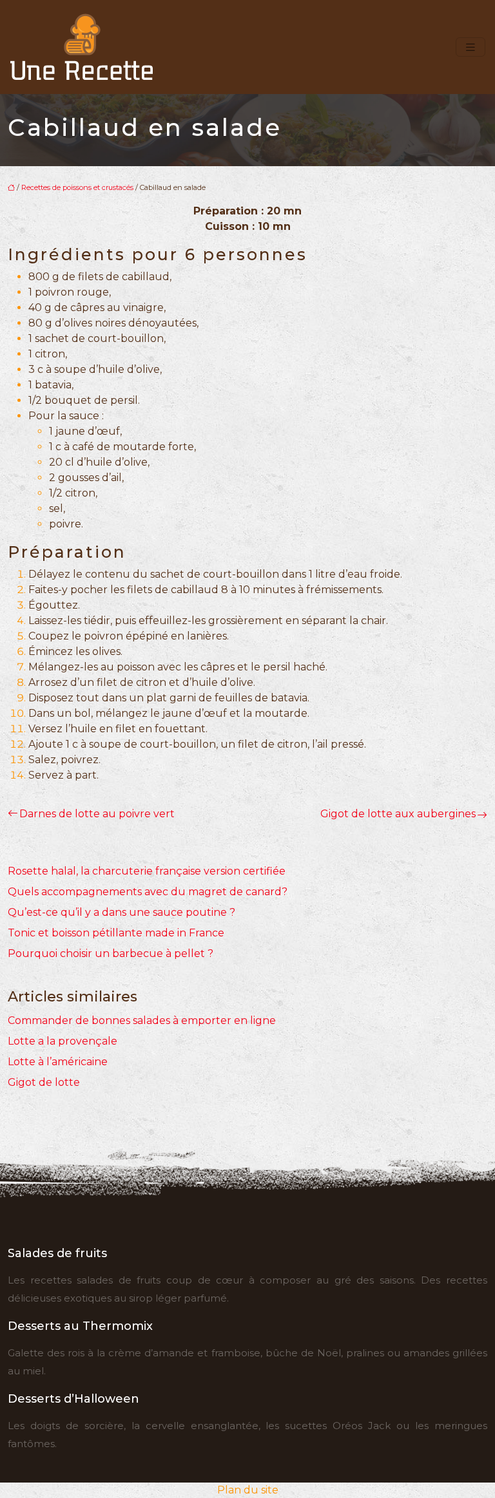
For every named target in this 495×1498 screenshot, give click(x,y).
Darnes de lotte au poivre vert (97, 814)
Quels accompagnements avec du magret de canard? (147, 892)
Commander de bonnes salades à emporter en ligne (142, 1020)
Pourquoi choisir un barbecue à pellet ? (110, 953)
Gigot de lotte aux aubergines (398, 814)
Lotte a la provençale (62, 1041)
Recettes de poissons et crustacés (77, 187)
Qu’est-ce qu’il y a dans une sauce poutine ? (121, 912)
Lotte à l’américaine (58, 1062)
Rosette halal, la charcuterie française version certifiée (147, 871)
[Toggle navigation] (470, 47)
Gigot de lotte (44, 1082)
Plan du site (247, 1490)
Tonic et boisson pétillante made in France (116, 933)
